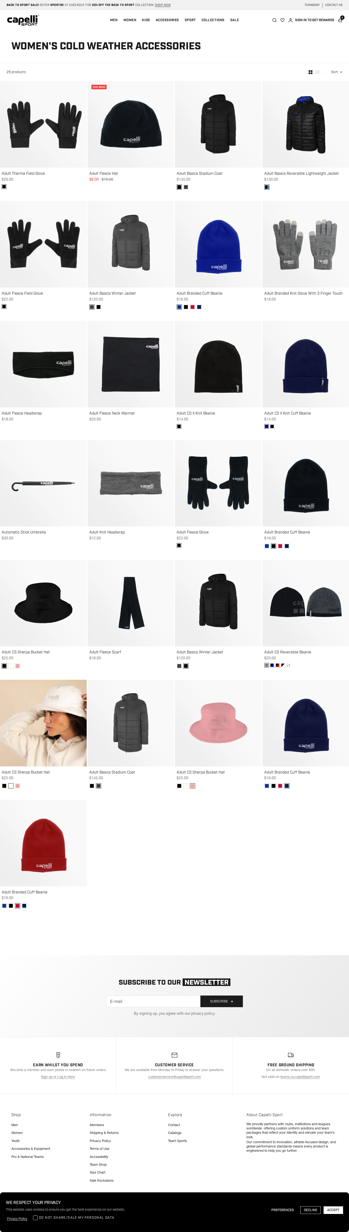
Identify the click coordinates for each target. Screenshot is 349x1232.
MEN (114, 20)
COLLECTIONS (213, 20)
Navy (266, 426)
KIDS (146, 20)
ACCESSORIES (167, 20)
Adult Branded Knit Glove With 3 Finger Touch (303, 293)
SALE (234, 20)
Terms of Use (99, 1149)
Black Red (277, 665)
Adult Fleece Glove (193, 532)
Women (17, 1133)
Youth (15, 1141)
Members (97, 1125)
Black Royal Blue (272, 665)
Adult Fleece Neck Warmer (112, 413)
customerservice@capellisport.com (174, 1077)
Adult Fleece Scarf (105, 652)
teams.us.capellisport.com (300, 1077)
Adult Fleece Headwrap (22, 413)
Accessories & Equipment (30, 1149)
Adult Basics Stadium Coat (199, 173)
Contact (174, 1125)
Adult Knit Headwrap (107, 532)
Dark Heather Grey (266, 665)
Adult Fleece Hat (103, 173)
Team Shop (98, 1164)
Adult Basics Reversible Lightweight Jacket (301, 173)
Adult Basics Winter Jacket (112, 293)
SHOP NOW (163, 5)
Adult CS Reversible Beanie (287, 652)
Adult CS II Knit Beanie (196, 413)
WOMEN (130, 20)
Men (14, 1125)
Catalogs (174, 1133)
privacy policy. (203, 1013)
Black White (283, 665)
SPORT (190, 20)
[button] (179, 187)
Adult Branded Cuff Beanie (199, 293)
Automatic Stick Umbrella (24, 532)
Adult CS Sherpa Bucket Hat (26, 652)
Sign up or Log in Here (58, 1077)
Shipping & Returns (104, 1133)
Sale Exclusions (101, 1180)
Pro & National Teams (27, 1157)
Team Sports (177, 1141)
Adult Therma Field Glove (23, 173)
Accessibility (99, 1157)
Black (4, 186)
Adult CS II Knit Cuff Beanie (287, 413)
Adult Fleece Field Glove (22, 293)
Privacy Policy (100, 1141)
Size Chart (97, 1172)
